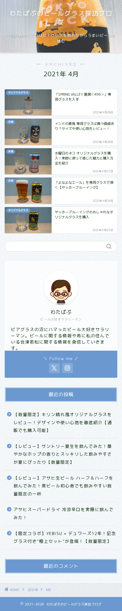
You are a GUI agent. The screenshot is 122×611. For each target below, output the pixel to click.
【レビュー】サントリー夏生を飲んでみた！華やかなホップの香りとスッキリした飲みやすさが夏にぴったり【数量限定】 (62, 454)
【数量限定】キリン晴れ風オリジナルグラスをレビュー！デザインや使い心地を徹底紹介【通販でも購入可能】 (62, 422)
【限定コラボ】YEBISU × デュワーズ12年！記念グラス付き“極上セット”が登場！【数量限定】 (64, 537)
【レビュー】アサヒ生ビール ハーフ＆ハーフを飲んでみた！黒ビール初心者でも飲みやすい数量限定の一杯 (63, 486)
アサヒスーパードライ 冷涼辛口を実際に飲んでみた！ (63, 513)
